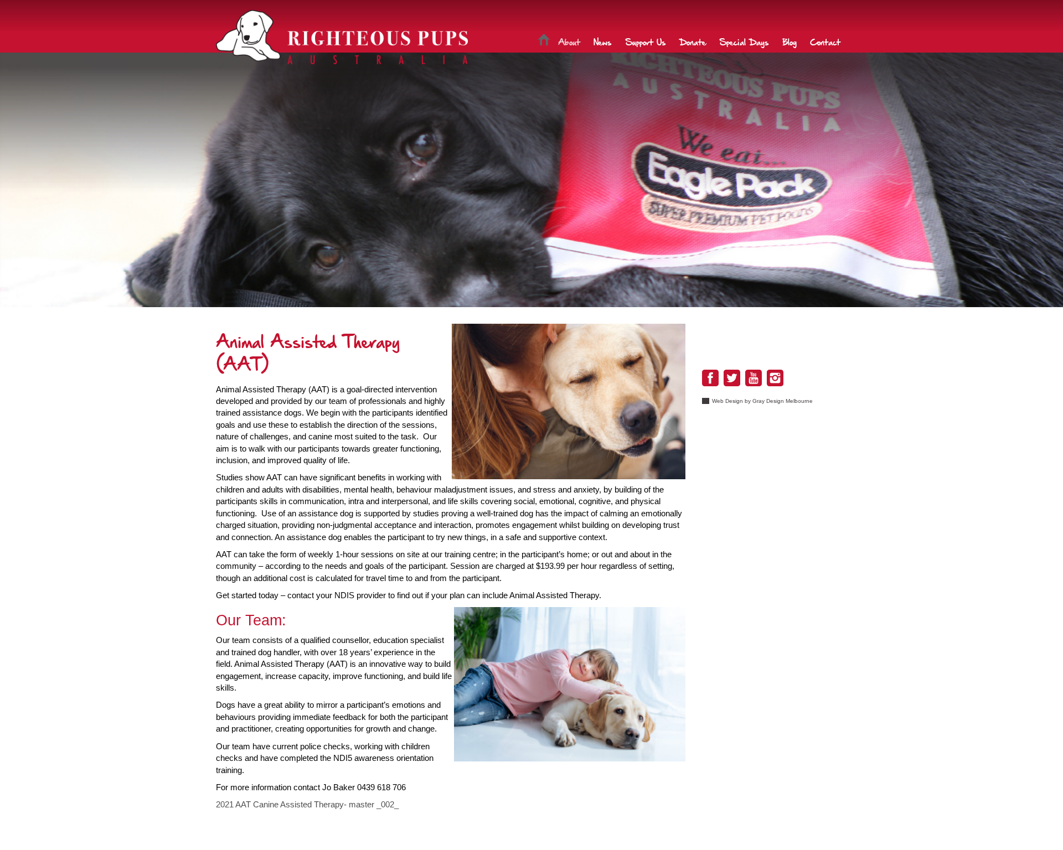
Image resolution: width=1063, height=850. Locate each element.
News (603, 41)
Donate (692, 41)
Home (543, 41)
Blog (789, 41)
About (569, 41)
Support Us (645, 41)
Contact (825, 41)
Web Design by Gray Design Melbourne (762, 401)
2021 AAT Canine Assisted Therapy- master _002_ (307, 804)
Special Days (744, 41)
